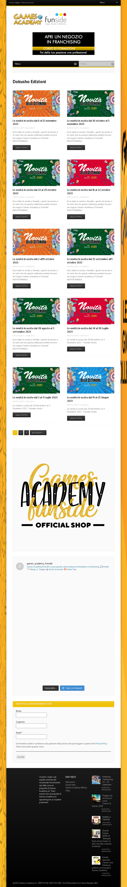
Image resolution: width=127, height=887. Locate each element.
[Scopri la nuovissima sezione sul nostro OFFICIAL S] (63, 656)
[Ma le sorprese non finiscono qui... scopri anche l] (63, 601)
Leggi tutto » (21, 147)
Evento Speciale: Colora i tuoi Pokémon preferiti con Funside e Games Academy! (102, 864)
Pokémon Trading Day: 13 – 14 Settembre (107, 780)
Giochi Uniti (70, 785)
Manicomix (70, 782)
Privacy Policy (101, 743)
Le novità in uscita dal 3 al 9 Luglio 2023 (35, 397)
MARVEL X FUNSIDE (106, 818)
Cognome (20, 722)
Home (17, 3)
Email (19, 732)
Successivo (38, 433)
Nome (18, 711)
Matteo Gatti (18, 128)
